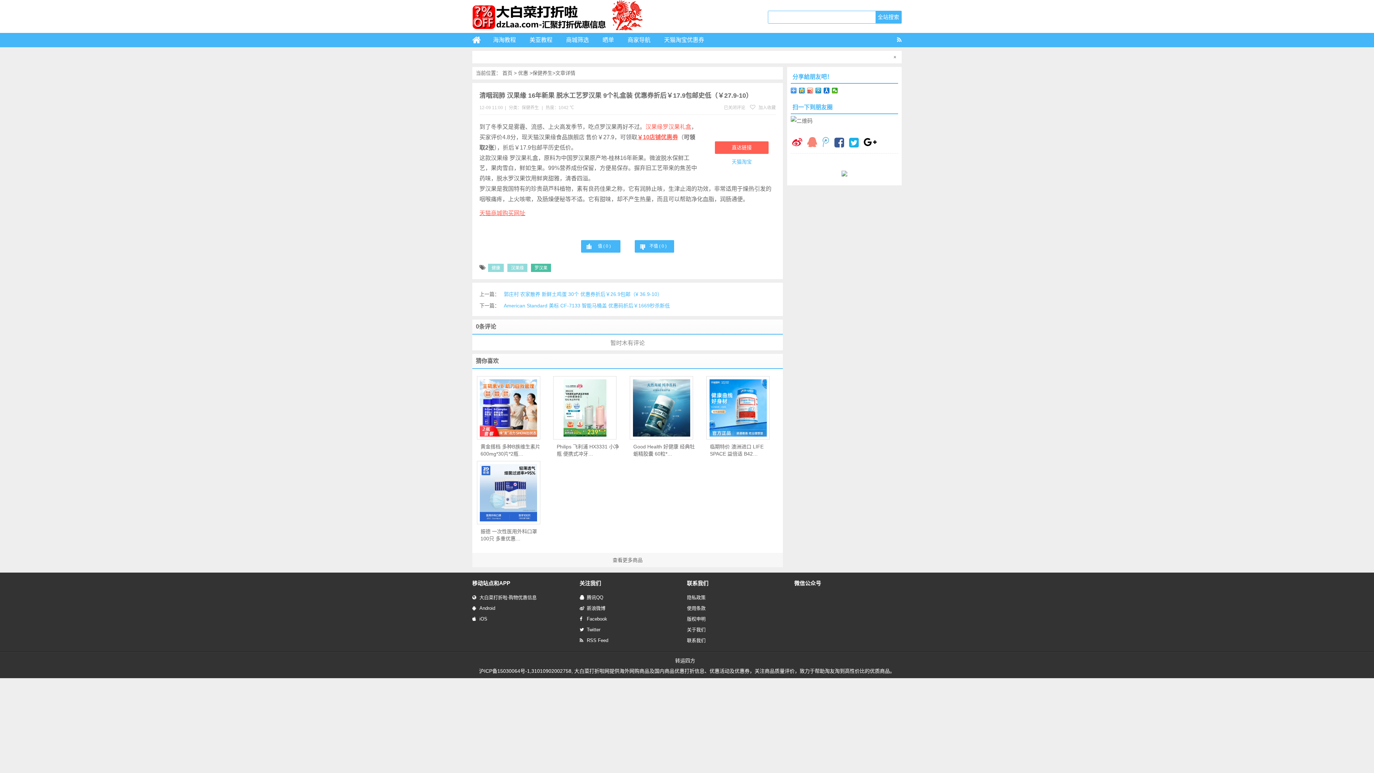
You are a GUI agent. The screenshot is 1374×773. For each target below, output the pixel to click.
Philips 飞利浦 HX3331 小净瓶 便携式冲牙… (588, 450)
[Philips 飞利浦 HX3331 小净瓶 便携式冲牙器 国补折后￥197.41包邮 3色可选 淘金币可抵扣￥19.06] (585, 408)
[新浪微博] (797, 143)
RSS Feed (597, 640)
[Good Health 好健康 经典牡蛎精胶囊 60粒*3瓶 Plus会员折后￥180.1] (661, 408)
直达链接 (742, 147)
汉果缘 (517, 268)
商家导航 (639, 40)
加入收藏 (766, 107)
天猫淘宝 (742, 162)
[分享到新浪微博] (810, 90)
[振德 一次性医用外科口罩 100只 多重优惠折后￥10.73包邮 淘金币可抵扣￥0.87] (508, 492)
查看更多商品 (628, 560)
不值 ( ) (658, 246)
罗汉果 (541, 268)
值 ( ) (604, 246)
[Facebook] (839, 143)
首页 (507, 73)
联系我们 (696, 640)
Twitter (593, 629)
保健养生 (542, 73)
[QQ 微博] (825, 143)
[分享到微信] (835, 90)
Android (487, 608)
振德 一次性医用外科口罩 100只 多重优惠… (509, 535)
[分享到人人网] (827, 90)
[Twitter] (854, 143)
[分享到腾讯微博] (818, 90)
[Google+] (870, 143)
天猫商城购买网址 (502, 213)
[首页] (479, 40)
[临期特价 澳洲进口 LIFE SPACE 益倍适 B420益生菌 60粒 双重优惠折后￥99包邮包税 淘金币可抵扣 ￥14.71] (738, 408)
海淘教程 (504, 40)
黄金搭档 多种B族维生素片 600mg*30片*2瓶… (510, 450)
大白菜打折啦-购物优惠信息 (508, 597)
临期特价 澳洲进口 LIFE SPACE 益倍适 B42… (737, 450)
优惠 (523, 73)
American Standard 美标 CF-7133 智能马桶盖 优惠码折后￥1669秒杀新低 (587, 305)
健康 (496, 268)
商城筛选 (577, 40)
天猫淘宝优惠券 (684, 40)
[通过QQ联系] (812, 143)
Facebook (597, 619)
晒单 (608, 40)
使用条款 (696, 608)
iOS (483, 619)
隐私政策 (696, 597)
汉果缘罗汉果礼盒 (668, 127)
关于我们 (696, 629)
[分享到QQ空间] (802, 90)
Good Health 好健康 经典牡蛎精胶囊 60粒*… (664, 450)
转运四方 (685, 660)
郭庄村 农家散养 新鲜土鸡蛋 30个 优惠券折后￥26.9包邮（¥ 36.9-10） (583, 294)
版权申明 (696, 619)
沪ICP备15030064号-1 (504, 671)
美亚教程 (541, 40)
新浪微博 (596, 608)
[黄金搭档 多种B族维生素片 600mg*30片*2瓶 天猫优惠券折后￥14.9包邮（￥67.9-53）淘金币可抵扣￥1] (508, 408)
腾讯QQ (595, 597)
